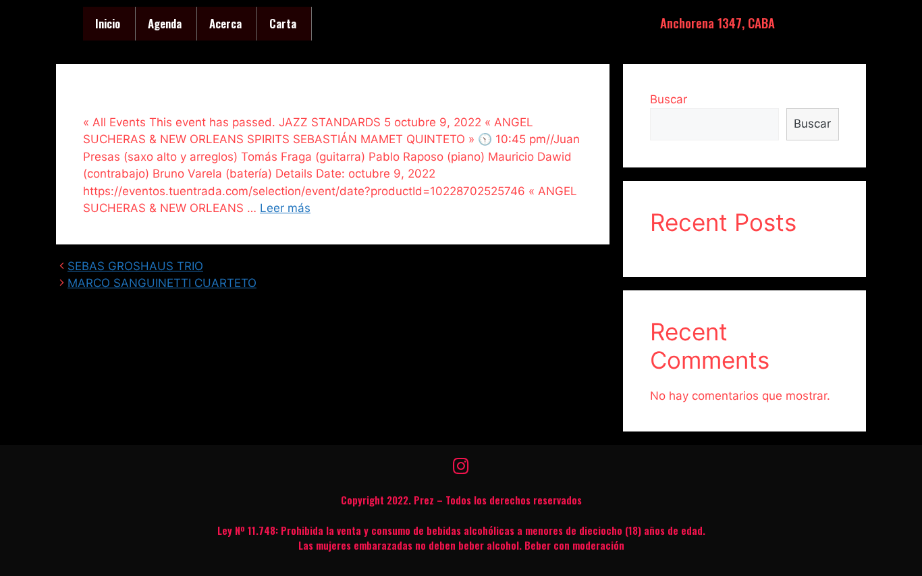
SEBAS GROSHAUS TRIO (135, 266)
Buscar (668, 99)
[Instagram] (461, 466)
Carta (282, 23)
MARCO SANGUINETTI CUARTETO (161, 283)
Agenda (165, 23)
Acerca (225, 23)
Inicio (107, 23)
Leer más (285, 208)
